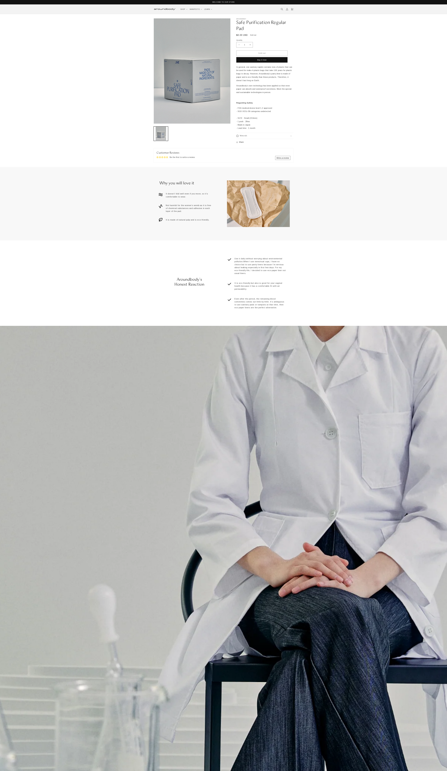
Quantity (239, 40)
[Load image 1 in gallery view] (161, 134)
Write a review (282, 158)
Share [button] (241, 142)
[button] (183, 9)
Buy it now (262, 60)
